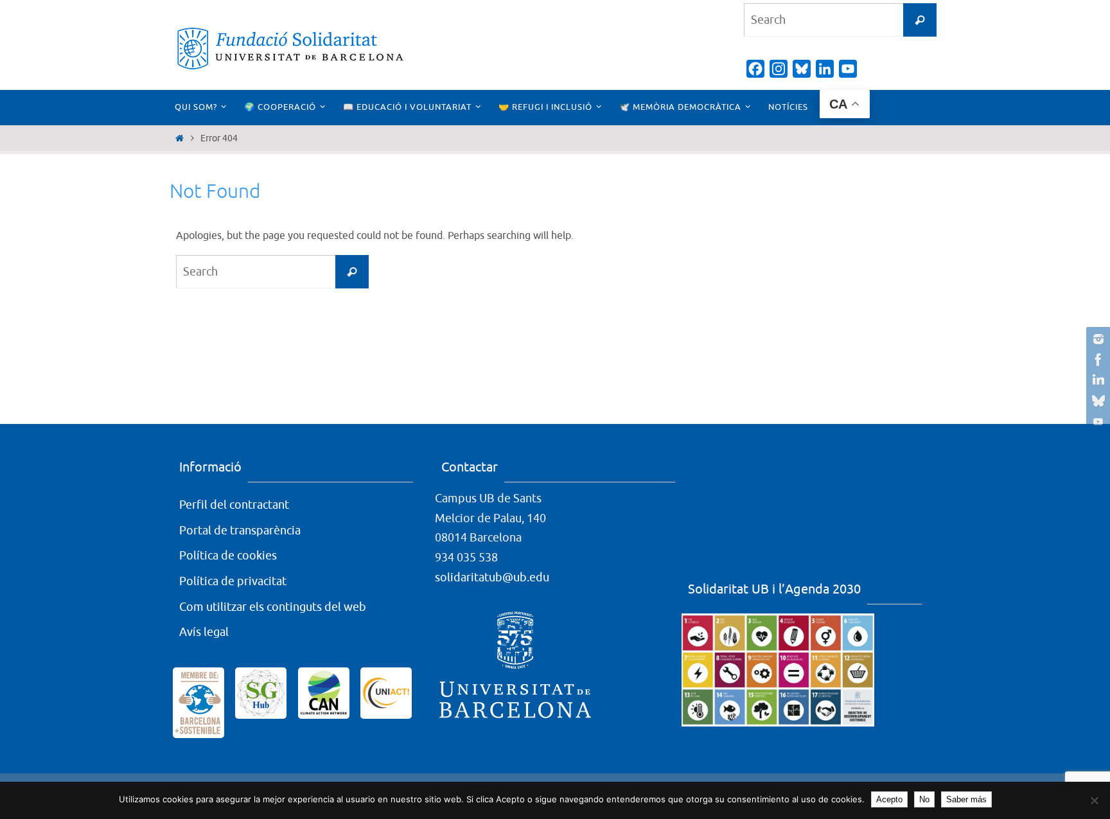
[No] (1094, 800)
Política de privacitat (232, 581)
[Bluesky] (1096, 401)
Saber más (966, 799)
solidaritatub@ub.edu (492, 577)
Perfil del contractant (234, 505)
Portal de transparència (240, 531)
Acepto (889, 799)
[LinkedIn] (1096, 380)
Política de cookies (228, 556)
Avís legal (204, 632)
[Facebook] (1096, 360)
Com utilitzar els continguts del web (272, 607)
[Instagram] (1096, 339)
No (924, 799)
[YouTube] (1096, 421)
